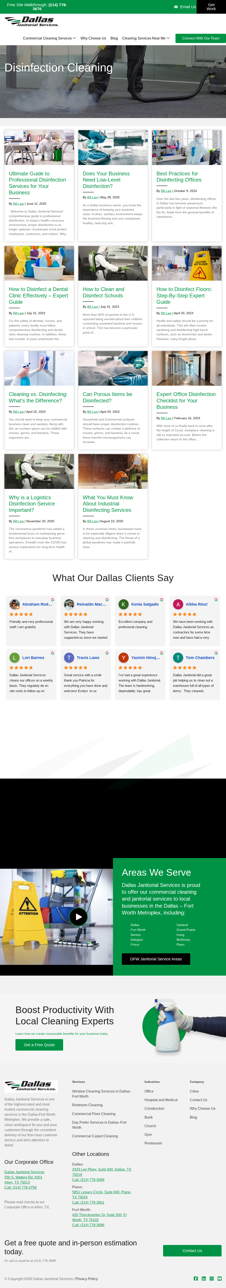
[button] (78, 916)
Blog (114, 38)
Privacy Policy (86, 1279)
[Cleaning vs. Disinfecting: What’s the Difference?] (39, 400)
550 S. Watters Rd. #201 (23, 1177)
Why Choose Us (93, 38)
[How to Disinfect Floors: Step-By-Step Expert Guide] (187, 296)
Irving (180, 935)
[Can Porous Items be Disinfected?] (113, 400)
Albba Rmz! (197, 604)
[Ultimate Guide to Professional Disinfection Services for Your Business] (39, 186)
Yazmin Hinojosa (146, 657)
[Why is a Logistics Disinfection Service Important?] (39, 506)
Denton (136, 935)
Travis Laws (88, 657)
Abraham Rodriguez (37, 604)
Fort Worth (138, 929)
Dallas (135, 925)
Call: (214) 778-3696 (88, 1225)
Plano (181, 944)
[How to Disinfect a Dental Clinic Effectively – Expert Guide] (39, 296)
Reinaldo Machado (92, 604)
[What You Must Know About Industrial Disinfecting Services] (113, 506)
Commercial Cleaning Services (48, 38)
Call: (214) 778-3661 (88, 1202)
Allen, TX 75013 (17, 1182)
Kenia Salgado (145, 604)
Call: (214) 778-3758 (20, 1187)
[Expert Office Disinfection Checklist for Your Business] (187, 400)
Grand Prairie (186, 929)
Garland (182, 925)
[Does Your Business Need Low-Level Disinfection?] (113, 186)
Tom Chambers (200, 657)
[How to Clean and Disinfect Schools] (113, 296)
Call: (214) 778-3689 (88, 1180)
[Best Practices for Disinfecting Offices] (187, 186)
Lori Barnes (33, 657)
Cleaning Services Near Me (144, 38)
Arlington (137, 939)
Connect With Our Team (200, 38)
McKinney (183, 939)
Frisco (135, 944)
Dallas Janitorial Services (24, 1172)
